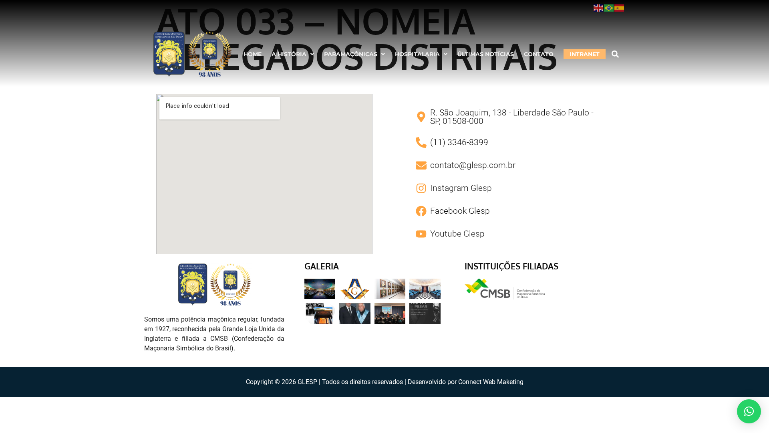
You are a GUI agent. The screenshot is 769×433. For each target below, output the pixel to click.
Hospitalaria (417, 54)
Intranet (585, 54)
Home (253, 54)
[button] (293, 54)
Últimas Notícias (485, 54)
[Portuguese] (609, 8)
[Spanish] (619, 8)
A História (289, 54)
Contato (539, 54)
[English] (599, 8)
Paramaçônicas (350, 54)
